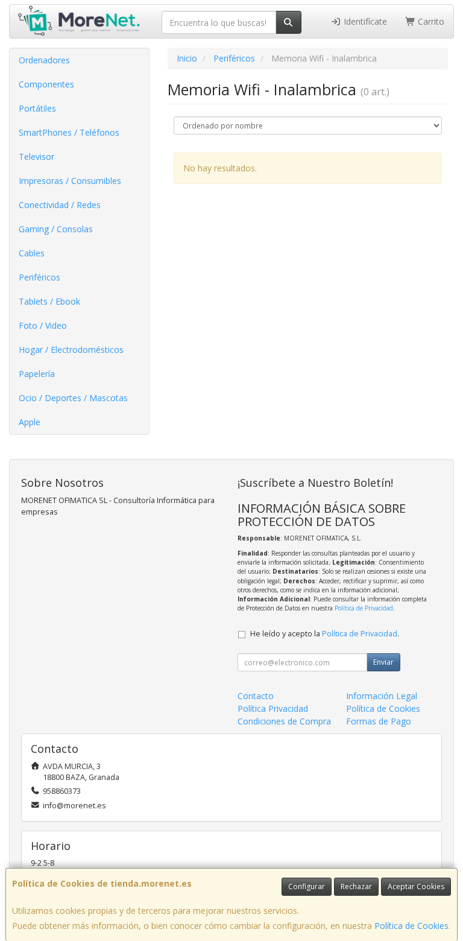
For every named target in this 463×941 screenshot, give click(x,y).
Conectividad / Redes (60, 205)
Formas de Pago (378, 721)
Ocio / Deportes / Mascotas (73, 398)
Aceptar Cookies (416, 886)
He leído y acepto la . (324, 634)
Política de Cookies (411, 925)
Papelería (37, 373)
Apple (29, 422)
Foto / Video (43, 325)
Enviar (383, 662)
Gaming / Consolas (56, 229)
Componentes (46, 84)
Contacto (256, 696)
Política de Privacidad (364, 608)
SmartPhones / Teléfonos (69, 132)
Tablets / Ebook (49, 301)
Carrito (429, 21)
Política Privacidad (273, 708)
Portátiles (37, 108)
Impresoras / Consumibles (70, 180)
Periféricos (39, 277)
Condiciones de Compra (284, 721)
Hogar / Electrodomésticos (71, 349)
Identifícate (364, 21)
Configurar (306, 886)
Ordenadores (44, 60)
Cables (32, 253)
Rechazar (356, 886)
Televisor (36, 156)
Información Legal (381, 696)
